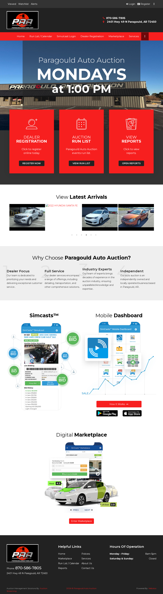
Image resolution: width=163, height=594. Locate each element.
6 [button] (95, 235)
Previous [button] (4, 217)
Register (145, 4)
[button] (12, 4)
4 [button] (86, 235)
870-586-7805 (115, 18)
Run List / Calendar (40, 36)
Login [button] (131, 4)
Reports (62, 568)
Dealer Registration (92, 36)
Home (21, 36)
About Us (87, 563)
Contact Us (88, 568)
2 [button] (76, 235)
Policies (86, 553)
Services (134, 36)
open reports (131, 163)
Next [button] (158, 217)
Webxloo (152, 588)
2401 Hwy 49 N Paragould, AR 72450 (131, 21)
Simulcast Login (66, 36)
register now (31, 163)
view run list (81, 163)
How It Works (118, 404)
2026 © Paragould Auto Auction (81, 588)
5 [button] (91, 235)
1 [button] (72, 235)
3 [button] (81, 235)
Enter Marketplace (81, 521)
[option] (27, 217)
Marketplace (116, 36)
